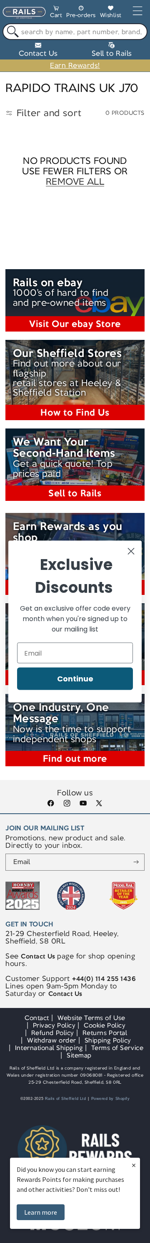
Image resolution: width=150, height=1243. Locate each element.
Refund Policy (52, 1032)
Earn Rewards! (75, 65)
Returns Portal (104, 1032)
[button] (56, 13)
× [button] (134, 1165)
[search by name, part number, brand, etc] (11, 32)
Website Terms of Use (91, 1017)
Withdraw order (51, 1040)
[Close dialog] (131, 551)
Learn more (40, 1212)
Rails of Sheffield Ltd (65, 1099)
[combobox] (75, 31)
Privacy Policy (54, 1025)
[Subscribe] (136, 862)
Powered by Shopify (110, 1099)
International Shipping (49, 1047)
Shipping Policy (108, 1040)
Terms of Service (117, 1047)
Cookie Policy (104, 1025)
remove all (75, 181)
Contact (37, 1017)
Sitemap (79, 1055)
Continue (75, 678)
